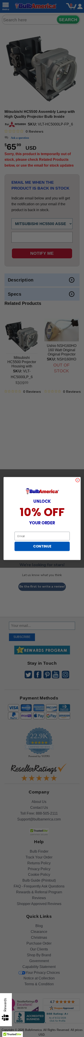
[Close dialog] (77, 480)
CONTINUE (42, 546)
